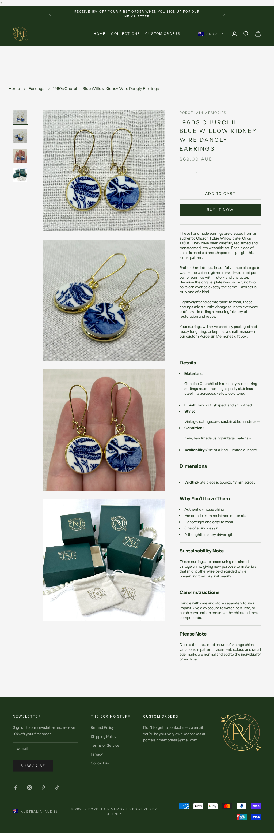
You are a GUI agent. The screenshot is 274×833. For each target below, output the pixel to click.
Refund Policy (102, 727)
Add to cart (220, 193)
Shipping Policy (103, 736)
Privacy (97, 754)
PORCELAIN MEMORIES (203, 113)
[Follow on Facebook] (15, 787)
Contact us (100, 763)
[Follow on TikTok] (57, 787)
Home (100, 34)
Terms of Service (105, 745)
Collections (125, 34)
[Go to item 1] (20, 117)
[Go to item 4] (20, 174)
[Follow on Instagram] (29, 787)
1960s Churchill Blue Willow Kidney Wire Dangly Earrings (106, 88)
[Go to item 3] (20, 155)
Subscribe (33, 766)
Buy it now (220, 209)
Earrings (36, 88)
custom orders (162, 34)
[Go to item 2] (20, 136)
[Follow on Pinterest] (43, 787)
